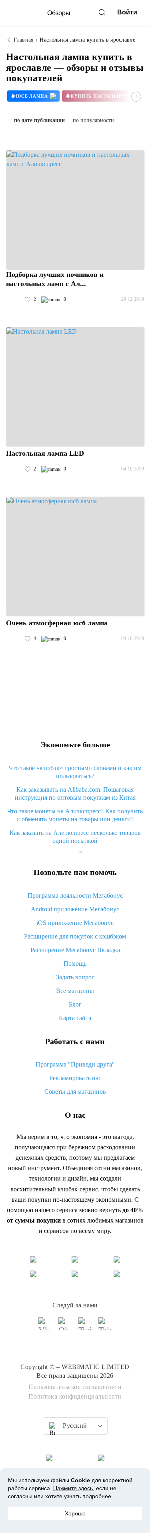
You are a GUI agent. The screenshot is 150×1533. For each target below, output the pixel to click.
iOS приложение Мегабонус (75, 922)
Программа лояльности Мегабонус (75, 895)
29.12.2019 (132, 299)
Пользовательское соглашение (72, 1386)
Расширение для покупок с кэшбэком (75, 936)
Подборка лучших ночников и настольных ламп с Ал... (55, 279)
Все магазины (75, 990)
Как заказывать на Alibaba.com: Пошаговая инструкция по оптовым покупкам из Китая (75, 793)
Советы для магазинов (75, 1091)
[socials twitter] (85, 1327)
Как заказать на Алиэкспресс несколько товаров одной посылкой (75, 836)
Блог (75, 1004)
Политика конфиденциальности (75, 1396)
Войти (127, 12)
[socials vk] (45, 1327)
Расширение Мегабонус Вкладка (75, 950)
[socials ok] (65, 1327)
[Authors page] (14, 299)
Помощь (75, 963)
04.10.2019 (132, 469)
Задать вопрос (75, 977)
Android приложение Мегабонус (75, 909)
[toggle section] (80, 852)
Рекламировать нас (75, 1078)
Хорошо (75, 1513)
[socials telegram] (105, 1327)
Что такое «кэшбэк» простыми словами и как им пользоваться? (75, 771)
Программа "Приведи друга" (75, 1064)
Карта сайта (75, 1018)
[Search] (102, 12)
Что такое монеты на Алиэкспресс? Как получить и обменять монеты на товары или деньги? (75, 815)
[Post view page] (75, 210)
